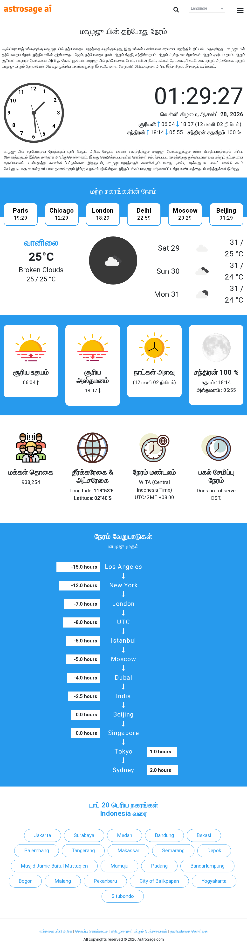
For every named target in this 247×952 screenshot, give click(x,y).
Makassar (128, 850)
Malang (63, 881)
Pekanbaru (105, 881)
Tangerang (83, 850)
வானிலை (41, 242)
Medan (124, 835)
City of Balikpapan (159, 881)
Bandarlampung (207, 866)
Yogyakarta (214, 881)
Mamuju (119, 866)
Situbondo (122, 896)
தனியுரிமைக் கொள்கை (189, 931)
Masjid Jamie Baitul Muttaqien (54, 866)
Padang (159, 866)
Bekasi (204, 835)
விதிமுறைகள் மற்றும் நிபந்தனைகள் (139, 931)
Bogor (25, 881)
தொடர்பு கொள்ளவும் (92, 931)
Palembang (36, 850)
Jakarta (42, 835)
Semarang (173, 850)
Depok (214, 850)
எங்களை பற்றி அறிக (56, 931)
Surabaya (84, 835)
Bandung (164, 835)
